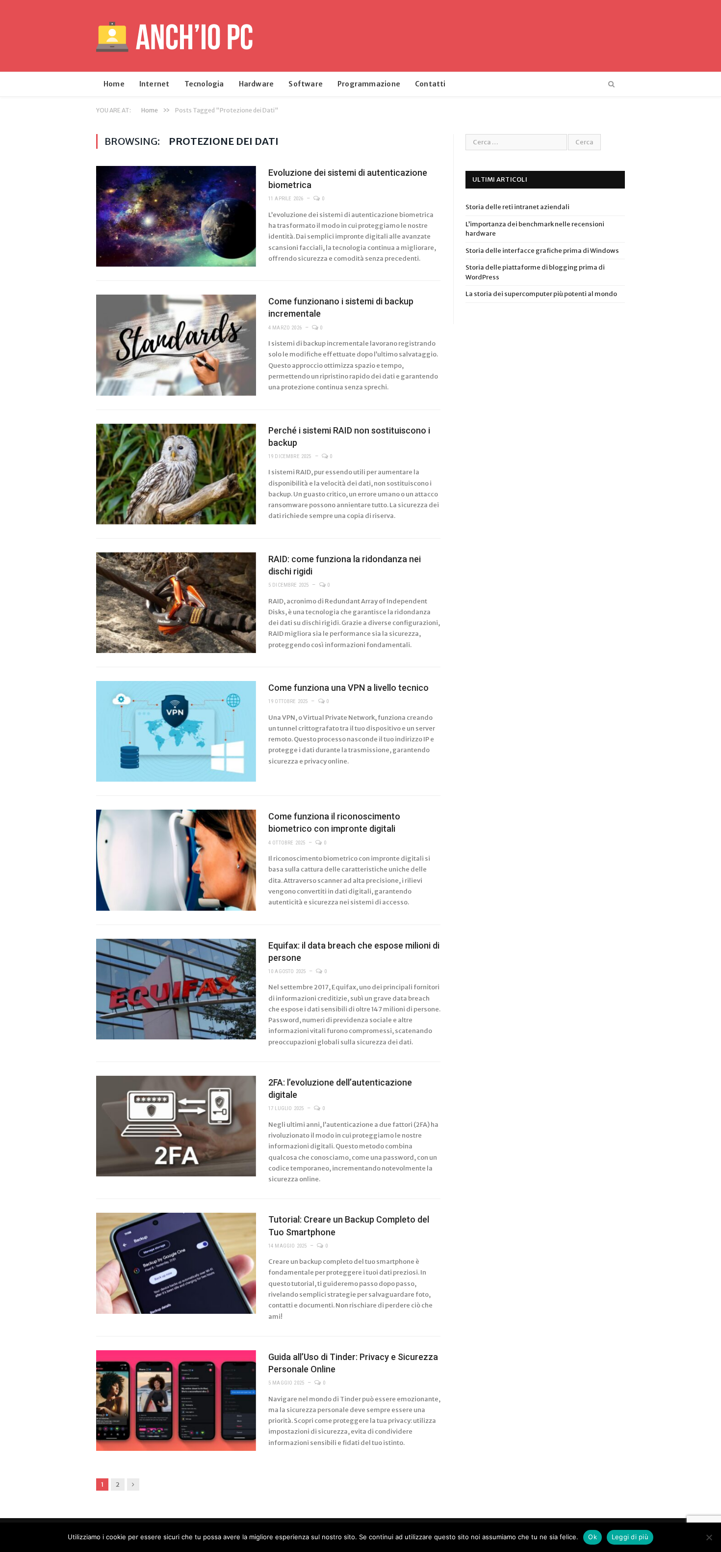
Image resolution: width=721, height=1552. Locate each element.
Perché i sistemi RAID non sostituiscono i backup (349, 436)
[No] (709, 1537)
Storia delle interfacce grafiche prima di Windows (542, 250)
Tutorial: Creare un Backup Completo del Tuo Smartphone (348, 1225)
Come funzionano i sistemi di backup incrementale (340, 307)
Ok (592, 1537)
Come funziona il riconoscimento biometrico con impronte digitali (334, 822)
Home (114, 84)
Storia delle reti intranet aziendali (517, 207)
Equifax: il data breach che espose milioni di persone (353, 951)
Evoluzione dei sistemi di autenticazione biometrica (347, 178)
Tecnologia (204, 84)
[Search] (611, 84)
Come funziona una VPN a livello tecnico (348, 687)
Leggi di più (630, 1537)
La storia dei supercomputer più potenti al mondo (541, 294)
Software (305, 84)
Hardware (256, 84)
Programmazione (368, 84)
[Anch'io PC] (175, 36)
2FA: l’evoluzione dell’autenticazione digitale (340, 1088)
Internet (154, 84)
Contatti (430, 84)
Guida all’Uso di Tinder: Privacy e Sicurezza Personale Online (353, 1363)
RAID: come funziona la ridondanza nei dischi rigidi (344, 565)
